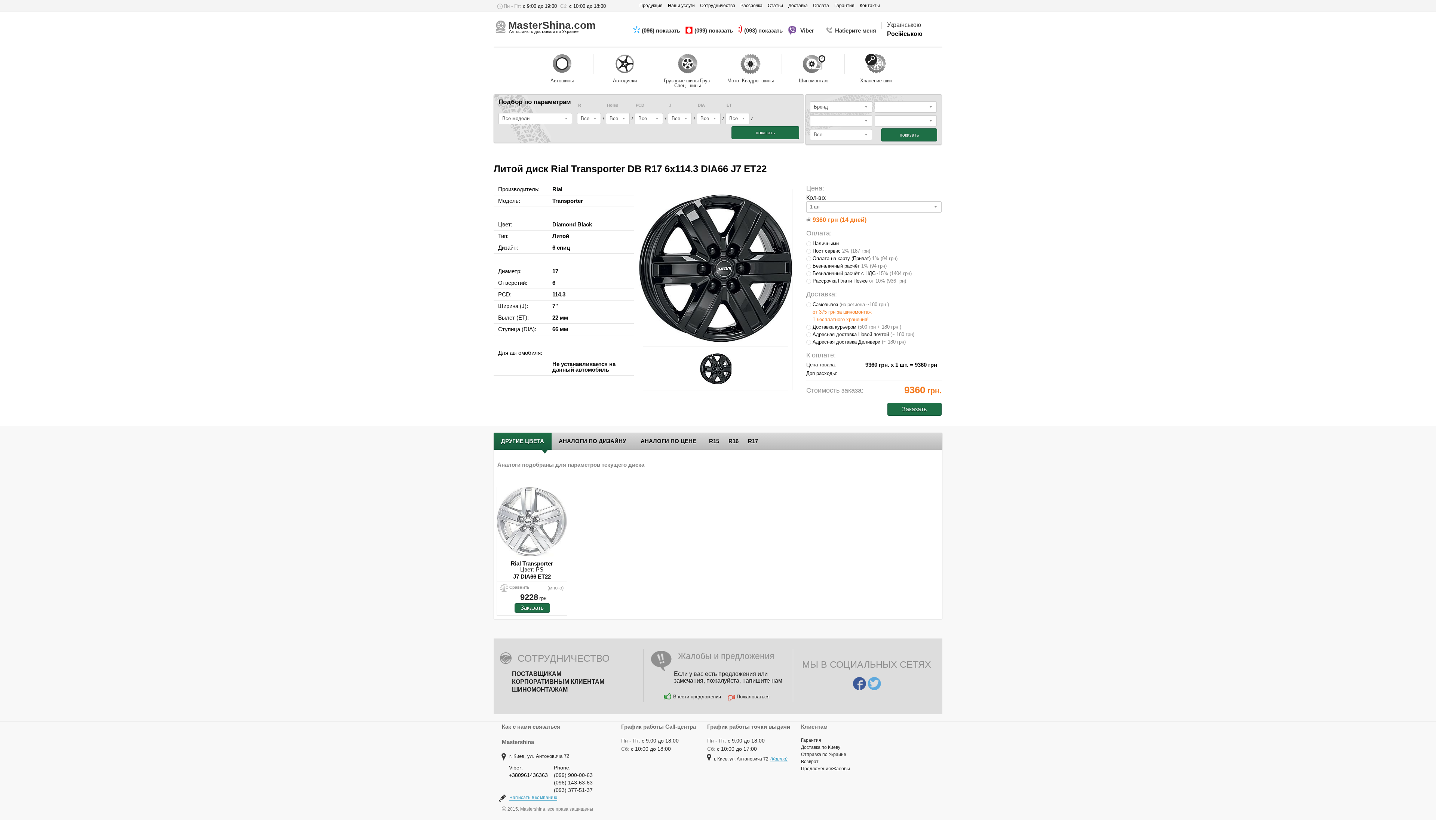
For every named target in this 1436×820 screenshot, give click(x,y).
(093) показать (764, 30)
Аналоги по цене (668, 441)
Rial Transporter (532, 563)
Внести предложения (697, 696)
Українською (904, 25)
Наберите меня (855, 30)
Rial (557, 189)
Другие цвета (522, 441)
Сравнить (519, 587)
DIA (701, 105)
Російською (905, 34)
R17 (753, 441)
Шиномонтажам (540, 689)
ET (729, 105)
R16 (733, 441)
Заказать (532, 607)
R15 (714, 441)
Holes (612, 105)
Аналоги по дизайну (592, 441)
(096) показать (662, 30)
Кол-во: (816, 198)
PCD (640, 105)
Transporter (567, 201)
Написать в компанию (533, 797)
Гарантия (811, 740)
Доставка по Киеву (820, 747)
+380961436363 (528, 775)
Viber (808, 30)
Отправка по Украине (823, 754)
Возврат (810, 761)
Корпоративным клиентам (558, 682)
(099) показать (714, 30)
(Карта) (779, 759)
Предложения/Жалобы (825, 768)
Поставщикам (536, 674)
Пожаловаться (753, 696)
